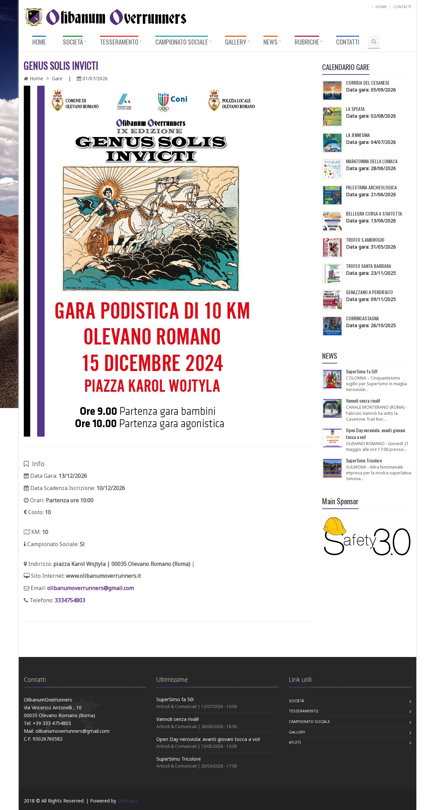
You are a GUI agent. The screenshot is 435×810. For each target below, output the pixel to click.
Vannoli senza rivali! (177, 719)
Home (381, 6)
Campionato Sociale (309, 721)
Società (296, 700)
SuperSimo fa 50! (175, 699)
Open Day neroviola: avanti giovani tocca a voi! (208, 739)
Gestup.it (128, 800)
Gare (57, 78)
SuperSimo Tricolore (178, 759)
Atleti (295, 742)
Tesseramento (303, 710)
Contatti (402, 6)
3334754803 (70, 600)
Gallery (297, 732)
